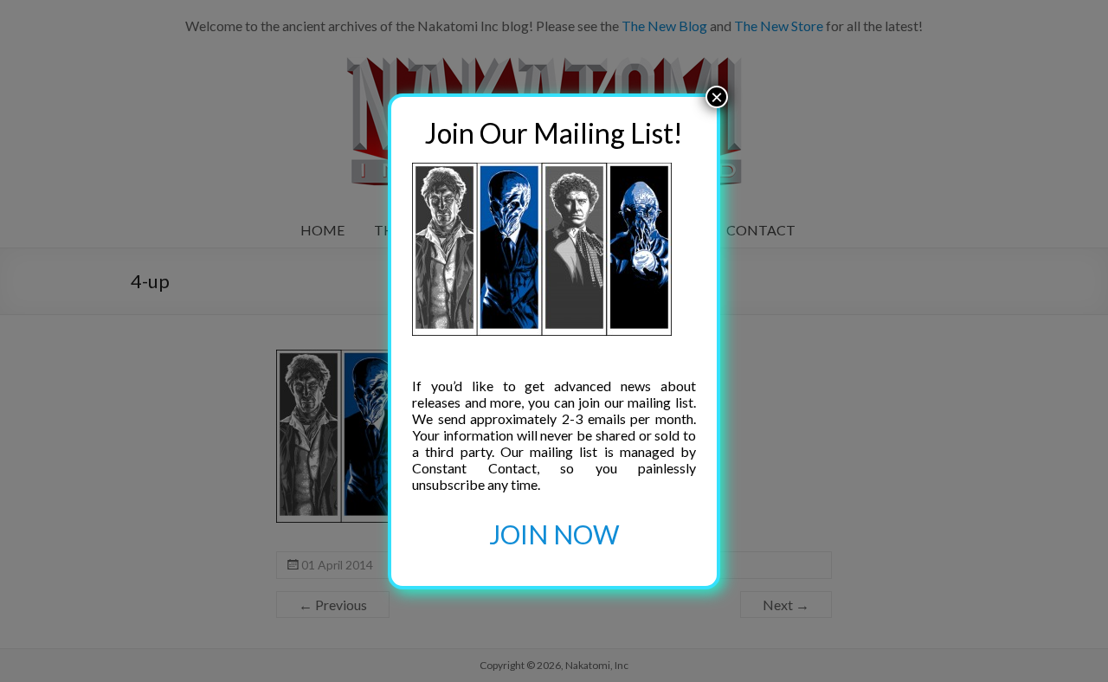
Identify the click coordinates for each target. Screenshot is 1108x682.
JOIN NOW (554, 534)
